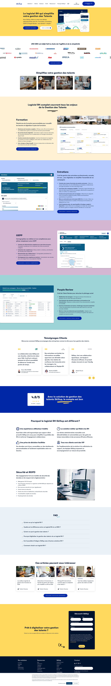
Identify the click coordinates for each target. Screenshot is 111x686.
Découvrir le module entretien (68, 211)
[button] (89, 378)
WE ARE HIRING (59, 672)
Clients (36, 3)
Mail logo (80, 663)
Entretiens (20, 664)
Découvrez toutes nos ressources (55, 595)
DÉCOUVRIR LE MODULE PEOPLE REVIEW (69, 318)
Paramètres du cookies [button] (62, 683)
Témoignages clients (41, 668)
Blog (38, 662)
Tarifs (46, 3)
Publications (39, 663)
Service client (59, 668)
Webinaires (39, 669)
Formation (20, 662)
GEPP (19, 665)
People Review (20, 667)
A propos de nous (60, 662)
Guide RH (39, 666)
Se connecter (76, 4)
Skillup (59, 660)
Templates (39, 665)
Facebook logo (76, 663)
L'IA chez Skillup (21, 668)
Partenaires (59, 663)
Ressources (41, 660)
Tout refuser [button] (76, 683)
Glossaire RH (39, 671)
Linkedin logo (74, 663)
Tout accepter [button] (69, 683)
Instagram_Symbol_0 (78, 663)
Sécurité (58, 669)
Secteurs (41, 3)
